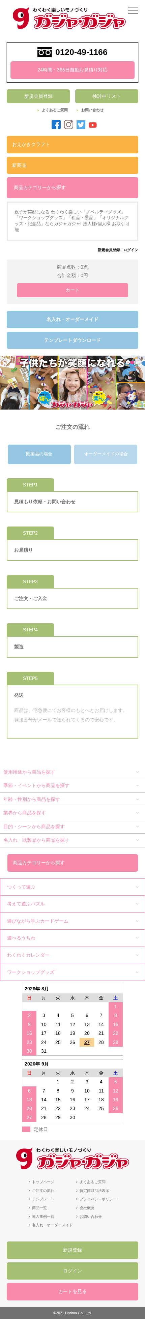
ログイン (130, 250)
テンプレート (43, 1199)
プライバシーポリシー (98, 1199)
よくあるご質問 (55, 110)
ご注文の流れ (43, 1191)
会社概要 (87, 1208)
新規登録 (72, 1250)
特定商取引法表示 (94, 1191)
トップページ (43, 1182)
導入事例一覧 (43, 1217)
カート (72, 290)
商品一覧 (39, 1208)
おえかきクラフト (31, 144)
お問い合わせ (92, 110)
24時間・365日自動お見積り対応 (72, 69)
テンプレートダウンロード (72, 340)
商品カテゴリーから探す (40, 187)
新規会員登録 (38, 96)
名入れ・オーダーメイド (72, 319)
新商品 (19, 165)
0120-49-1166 (81, 52)
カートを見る (72, 1291)
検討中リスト (106, 96)
